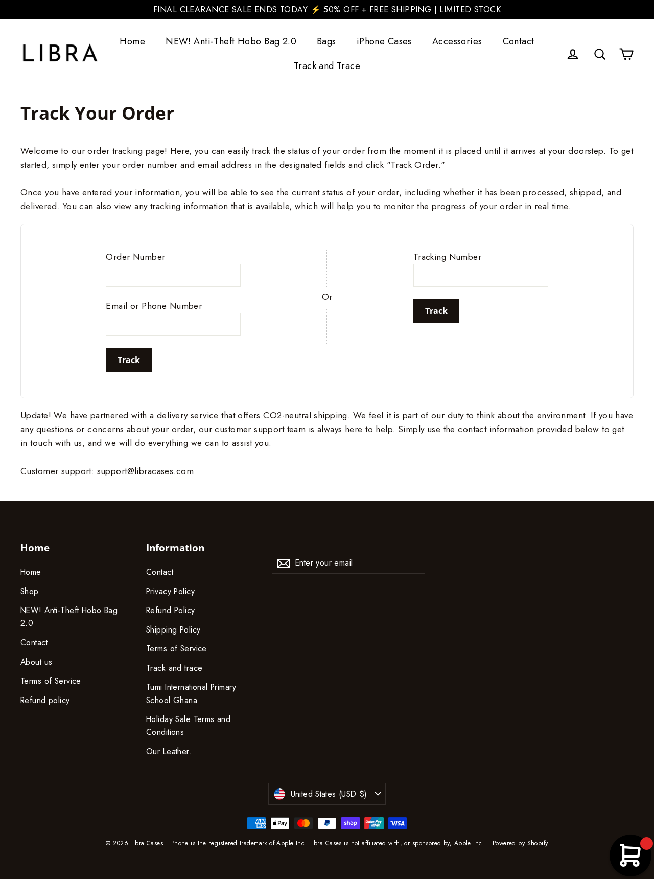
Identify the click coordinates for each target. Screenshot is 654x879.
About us (36, 662)
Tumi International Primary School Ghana (191, 693)
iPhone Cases (384, 41)
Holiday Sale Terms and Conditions (188, 725)
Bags (326, 41)
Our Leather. (169, 751)
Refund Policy (170, 610)
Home (132, 41)
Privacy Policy (170, 591)
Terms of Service (50, 681)
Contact (518, 41)
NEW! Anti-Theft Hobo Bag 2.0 (231, 41)
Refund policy (45, 700)
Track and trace (174, 668)
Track (129, 360)
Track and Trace (327, 66)
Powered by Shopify (520, 843)
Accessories (457, 41)
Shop (29, 591)
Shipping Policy (173, 630)
